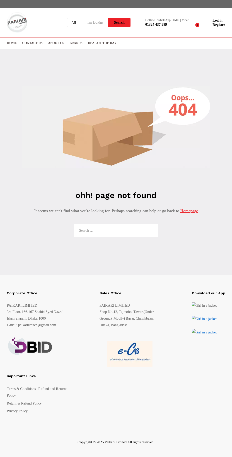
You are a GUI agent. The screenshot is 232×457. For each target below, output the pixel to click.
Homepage (189, 211)
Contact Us (32, 43)
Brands (76, 43)
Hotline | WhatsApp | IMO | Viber (167, 20)
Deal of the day (102, 43)
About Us (56, 43)
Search (119, 22)
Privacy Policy (17, 411)
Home (12, 43)
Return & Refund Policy (24, 403)
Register (219, 25)
